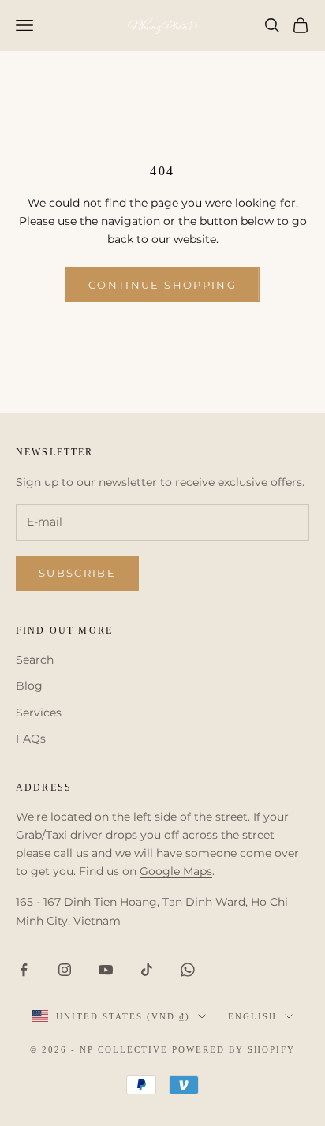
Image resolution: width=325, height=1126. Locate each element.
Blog (29, 686)
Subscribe (77, 573)
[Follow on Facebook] (24, 970)
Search (35, 660)
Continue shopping (162, 285)
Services (39, 712)
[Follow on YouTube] (106, 970)
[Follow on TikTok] (147, 970)
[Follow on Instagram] (65, 970)
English (252, 1016)
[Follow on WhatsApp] (188, 970)
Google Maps (176, 871)
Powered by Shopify (233, 1049)
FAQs (31, 738)
